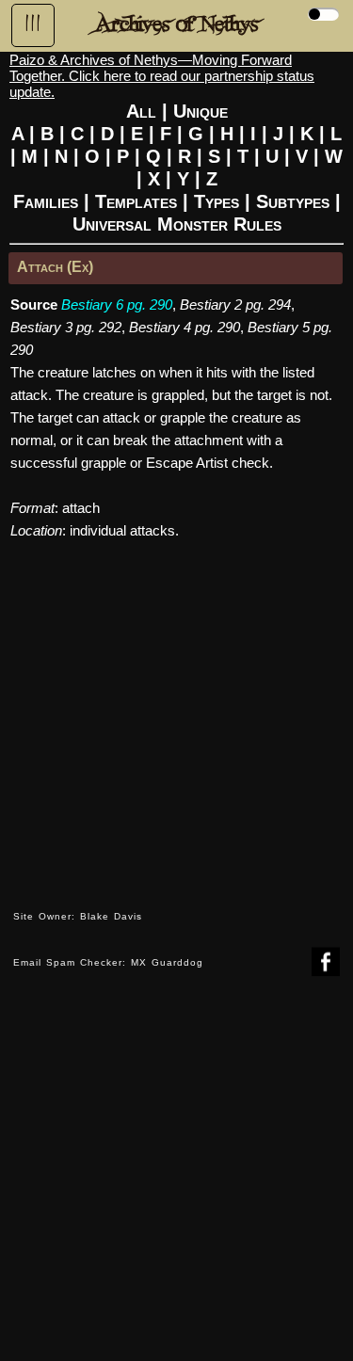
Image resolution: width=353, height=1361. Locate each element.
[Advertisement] (176, 1182)
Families (45, 201)
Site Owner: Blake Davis (77, 916)
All (141, 111)
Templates (136, 201)
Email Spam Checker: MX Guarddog (108, 962)
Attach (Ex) (55, 267)
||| (32, 23)
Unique (200, 111)
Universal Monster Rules (176, 224)
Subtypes (292, 201)
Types (216, 201)
